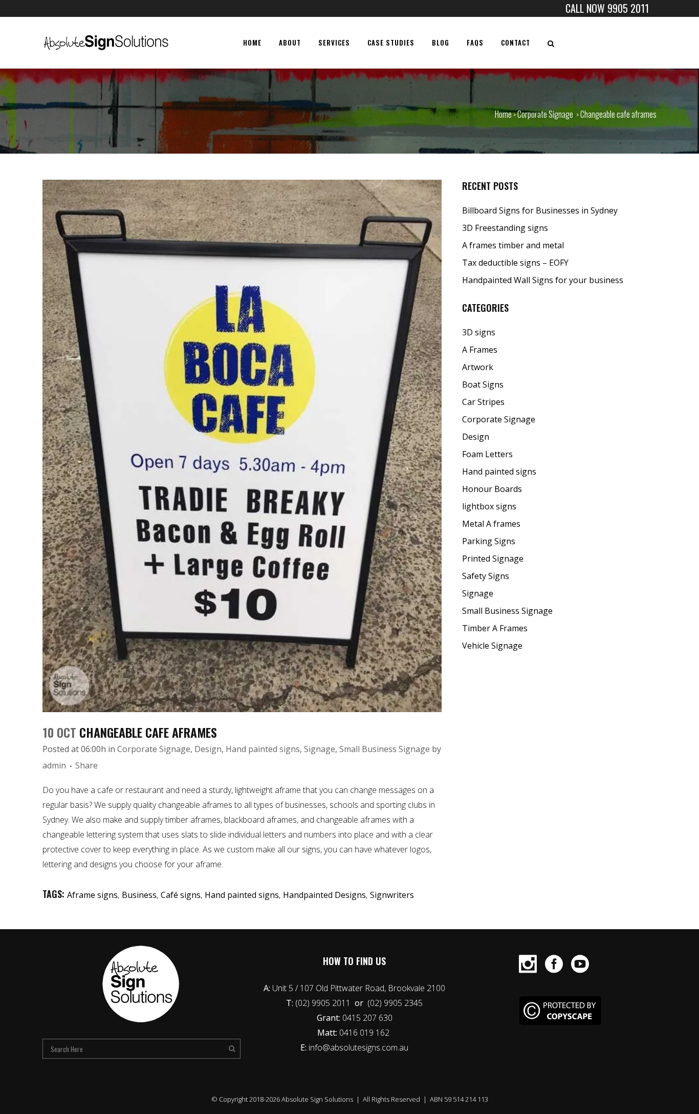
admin (54, 765)
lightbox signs (489, 506)
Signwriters (392, 895)
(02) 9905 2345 (395, 1003)
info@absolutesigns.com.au (358, 1047)
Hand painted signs (263, 749)
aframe (288, 790)
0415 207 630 (367, 1017)
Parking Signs (488, 541)
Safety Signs (485, 576)
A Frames (479, 349)
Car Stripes (483, 402)
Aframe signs (92, 895)
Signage (319, 749)
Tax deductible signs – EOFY (515, 262)
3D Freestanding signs (505, 227)
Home (503, 114)
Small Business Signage (384, 749)
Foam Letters (487, 454)
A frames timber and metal (513, 245)
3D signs (478, 332)
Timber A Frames (495, 628)
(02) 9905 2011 (324, 1003)
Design (208, 749)
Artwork (477, 367)
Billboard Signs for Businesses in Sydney (540, 210)
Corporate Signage (545, 114)
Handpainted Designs (324, 895)
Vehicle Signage (492, 645)
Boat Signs (483, 384)
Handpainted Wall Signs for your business (542, 280)
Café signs (181, 895)
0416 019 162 (365, 1032)
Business (139, 895)
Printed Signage (492, 558)
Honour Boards (492, 489)
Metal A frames (491, 523)
